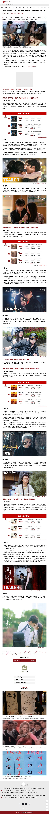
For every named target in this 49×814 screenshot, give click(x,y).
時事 (13, 7)
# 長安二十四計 (32, 17)
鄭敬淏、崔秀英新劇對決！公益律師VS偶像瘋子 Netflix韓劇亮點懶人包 (19, 792)
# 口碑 (36, 19)
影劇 (27, 7)
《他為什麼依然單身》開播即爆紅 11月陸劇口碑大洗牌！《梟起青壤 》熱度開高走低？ (23, 788)
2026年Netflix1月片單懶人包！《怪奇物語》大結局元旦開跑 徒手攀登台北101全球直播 (23, 795)
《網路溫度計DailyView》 (42, 137)
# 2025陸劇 (5, 17)
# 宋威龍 (44, 17)
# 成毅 (14, 19)
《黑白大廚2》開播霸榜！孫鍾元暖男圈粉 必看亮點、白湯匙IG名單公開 (19, 797)
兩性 (45, 7)
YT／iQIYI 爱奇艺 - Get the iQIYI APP (40, 312)
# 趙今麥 (4, 19)
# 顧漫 (23, 19)
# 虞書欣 (9, 19)
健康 (31, 7)
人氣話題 (7, 4)
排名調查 (2, 4)
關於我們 (19, 807)
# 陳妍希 (18, 19)
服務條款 (29, 807)
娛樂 (9, 7)
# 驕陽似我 (22, 17)
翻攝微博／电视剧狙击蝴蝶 (42, 647)
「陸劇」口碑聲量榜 (32, 66)
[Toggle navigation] (45, 1)
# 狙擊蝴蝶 (39, 17)
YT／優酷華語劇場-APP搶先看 (41, 456)
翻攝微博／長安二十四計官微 (41, 496)
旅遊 (24, 7)
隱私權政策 (24, 809)
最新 (2, 7)
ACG (38, 7)
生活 (16, 7)
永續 (42, 7)
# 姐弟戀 (32, 19)
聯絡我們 (24, 807)
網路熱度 (12, 4)
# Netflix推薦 (17, 17)
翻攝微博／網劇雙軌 (43, 356)
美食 (20, 7)
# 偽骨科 (27, 19)
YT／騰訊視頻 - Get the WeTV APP (41, 590)
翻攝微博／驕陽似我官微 (42, 224)
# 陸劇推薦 (10, 17)
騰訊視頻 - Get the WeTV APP (41, 183)
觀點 (6, 7)
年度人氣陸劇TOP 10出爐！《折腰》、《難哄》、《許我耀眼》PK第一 (18, 790)
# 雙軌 (27, 17)
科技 (34, 7)
